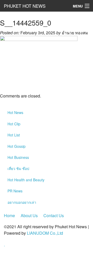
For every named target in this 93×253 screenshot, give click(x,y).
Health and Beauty (25, 179)
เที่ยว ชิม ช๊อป (18, 168)
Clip (13, 123)
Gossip (16, 146)
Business (18, 157)
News (15, 112)
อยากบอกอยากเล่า (21, 202)
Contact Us (53, 215)
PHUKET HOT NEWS (24, 6)
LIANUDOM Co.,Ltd (45, 233)
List (13, 134)
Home (9, 215)
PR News (14, 190)
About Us (29, 215)
